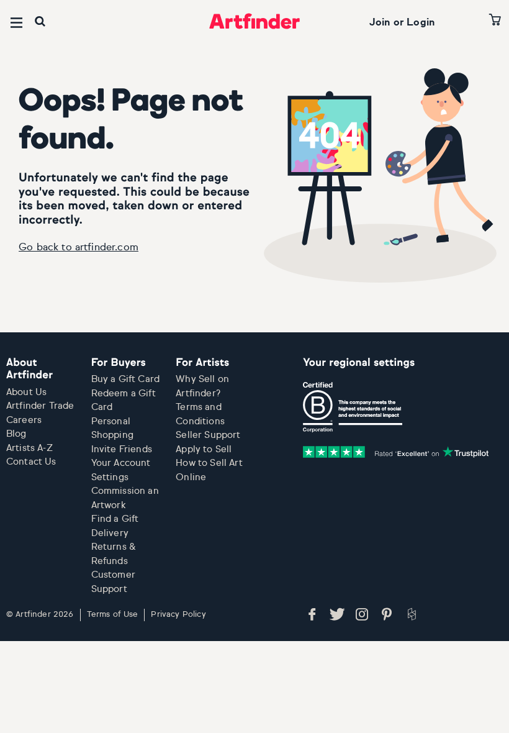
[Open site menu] (16, 23)
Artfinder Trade (40, 406)
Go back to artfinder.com (78, 248)
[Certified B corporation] (352, 407)
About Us (26, 392)
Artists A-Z (29, 448)
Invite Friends (121, 449)
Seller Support (208, 435)
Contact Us (31, 462)
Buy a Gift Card (125, 379)
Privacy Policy (178, 615)
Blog (16, 434)
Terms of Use (112, 615)
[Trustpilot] (396, 452)
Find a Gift (115, 519)
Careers (24, 420)
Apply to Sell (204, 449)
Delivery (109, 533)
